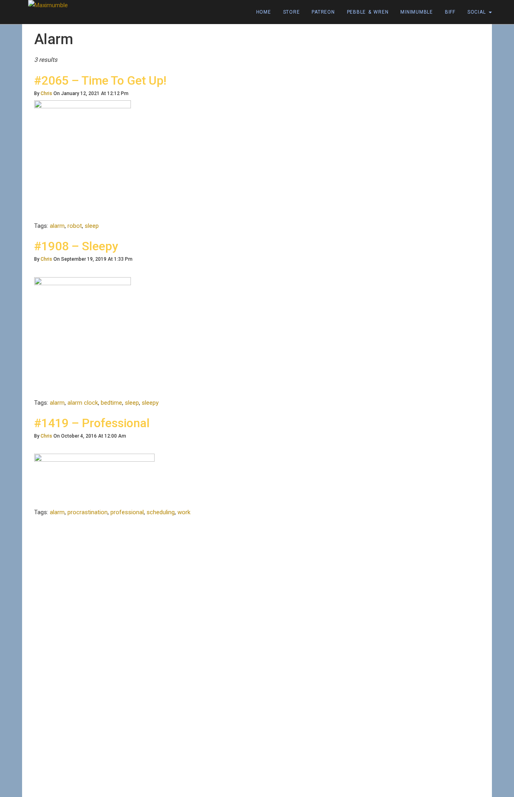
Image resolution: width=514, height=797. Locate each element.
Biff (450, 12)
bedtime (111, 402)
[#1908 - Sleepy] (82, 337)
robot (74, 225)
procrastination (87, 512)
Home (263, 12)
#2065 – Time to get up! (100, 80)
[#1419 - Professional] (94, 480)
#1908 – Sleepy (76, 246)
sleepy (150, 402)
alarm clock (82, 402)
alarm (57, 225)
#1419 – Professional (92, 423)
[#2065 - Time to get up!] (82, 160)
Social (477, 12)
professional (127, 512)
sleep (92, 225)
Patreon (323, 12)
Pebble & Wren (368, 12)
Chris (46, 93)
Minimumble (416, 12)
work (183, 512)
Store (291, 12)
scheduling (161, 512)
